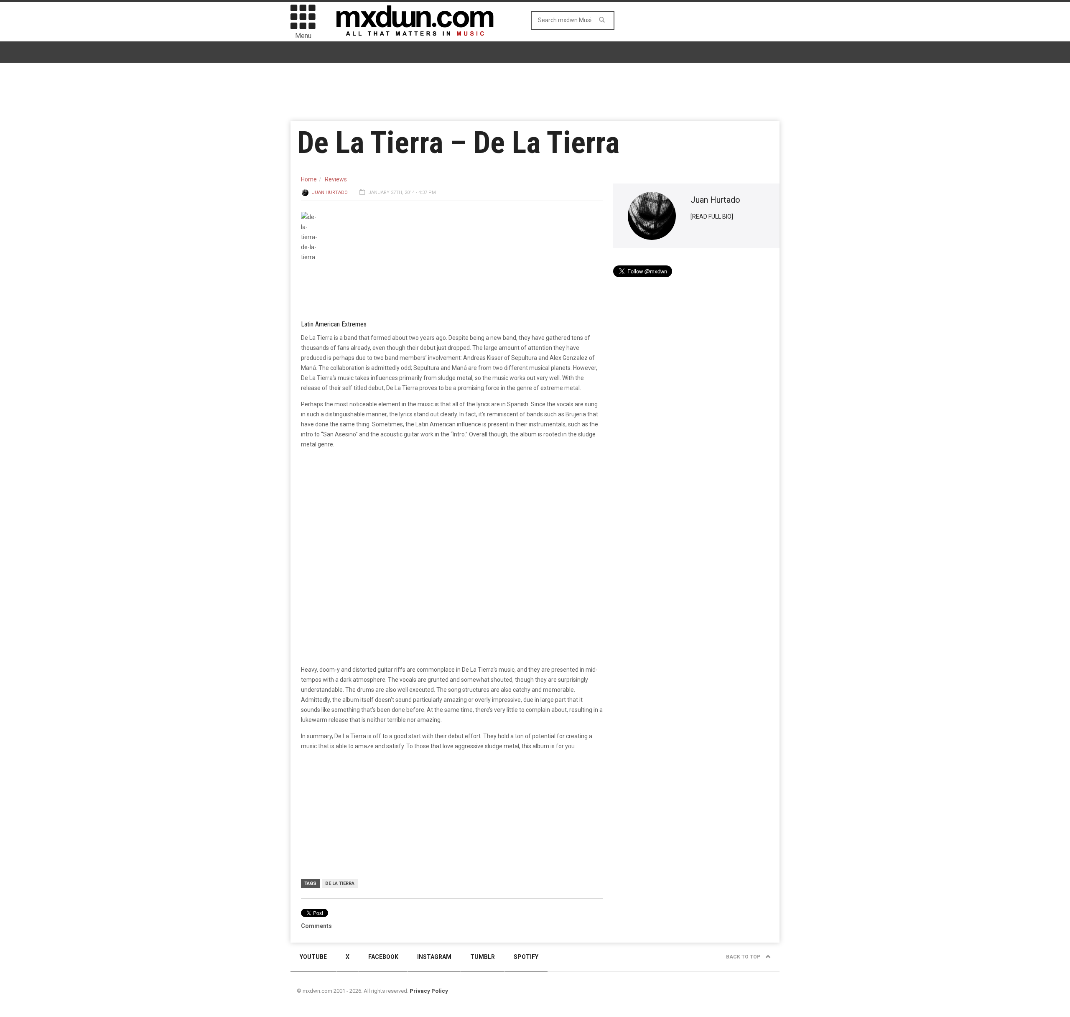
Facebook (383, 956)
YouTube (313, 956)
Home (309, 179)
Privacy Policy (429, 991)
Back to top (744, 957)
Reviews (336, 179)
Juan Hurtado (330, 192)
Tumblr (482, 956)
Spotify (526, 956)
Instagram (434, 956)
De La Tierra (339, 883)
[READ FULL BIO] (711, 216)
